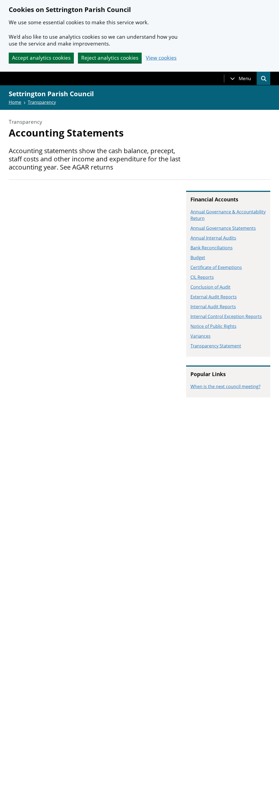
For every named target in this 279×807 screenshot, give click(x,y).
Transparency (42, 102)
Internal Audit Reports (213, 307)
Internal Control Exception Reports (226, 316)
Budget (197, 258)
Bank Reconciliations (211, 248)
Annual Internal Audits (213, 238)
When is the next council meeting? (225, 386)
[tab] (240, 78)
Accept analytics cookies (41, 57)
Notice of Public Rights (213, 326)
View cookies (161, 58)
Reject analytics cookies (109, 57)
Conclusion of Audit (210, 287)
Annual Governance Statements (223, 228)
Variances (200, 336)
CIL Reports (202, 277)
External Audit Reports (213, 297)
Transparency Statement (215, 346)
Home (15, 102)
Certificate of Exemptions (216, 267)
